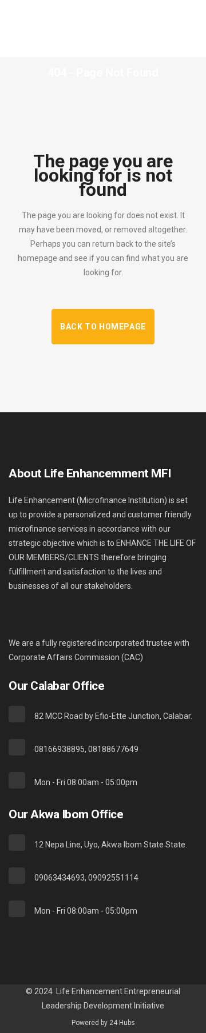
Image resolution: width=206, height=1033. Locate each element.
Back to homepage (103, 326)
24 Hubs (122, 1023)
